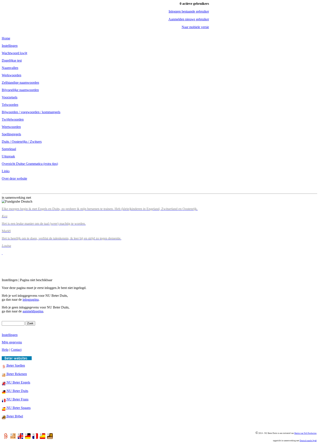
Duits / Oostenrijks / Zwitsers (22, 141)
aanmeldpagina (33, 311)
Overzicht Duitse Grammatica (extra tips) (30, 164)
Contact (16, 349)
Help (5, 349)
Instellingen (10, 46)
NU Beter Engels (18, 382)
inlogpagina (31, 299)
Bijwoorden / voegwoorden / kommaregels (31, 112)
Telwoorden (10, 105)
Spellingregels (11, 134)
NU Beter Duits (17, 391)
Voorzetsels (9, 97)
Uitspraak (8, 156)
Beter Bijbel (14, 416)
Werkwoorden (11, 75)
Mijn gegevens (12, 342)
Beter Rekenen (16, 374)
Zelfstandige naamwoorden (20, 82)
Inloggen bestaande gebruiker (189, 11)
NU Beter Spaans (18, 408)
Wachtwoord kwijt (14, 53)
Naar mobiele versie (195, 27)
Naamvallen (10, 68)
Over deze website (14, 178)
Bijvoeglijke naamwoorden (20, 90)
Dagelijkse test (12, 60)
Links (6, 171)
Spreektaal (9, 149)
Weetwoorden (11, 127)
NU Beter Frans (17, 399)
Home (6, 38)
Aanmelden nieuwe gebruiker (188, 19)
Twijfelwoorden (13, 119)
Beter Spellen (15, 365)
